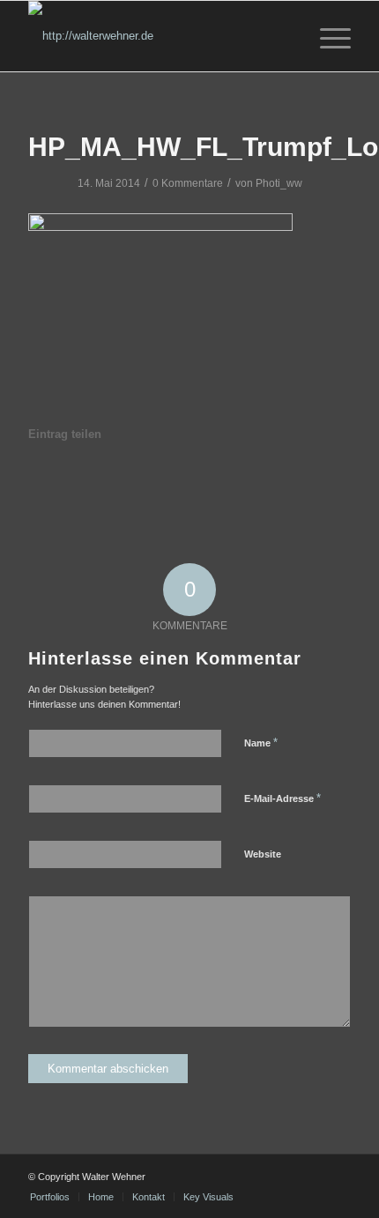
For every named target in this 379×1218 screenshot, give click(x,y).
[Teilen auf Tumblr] (209, 483)
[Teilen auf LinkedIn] (170, 483)
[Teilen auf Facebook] (49, 483)
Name (261, 742)
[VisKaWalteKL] (157, 36)
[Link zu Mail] (311, 1176)
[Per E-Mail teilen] (329, 483)
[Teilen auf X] (90, 483)
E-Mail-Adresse (282, 798)
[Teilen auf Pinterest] (129, 483)
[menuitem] (326, 36)
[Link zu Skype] (337, 1176)
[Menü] (326, 36)
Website (262, 854)
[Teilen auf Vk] (249, 483)
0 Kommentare (187, 183)
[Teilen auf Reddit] (290, 483)
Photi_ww (279, 183)
